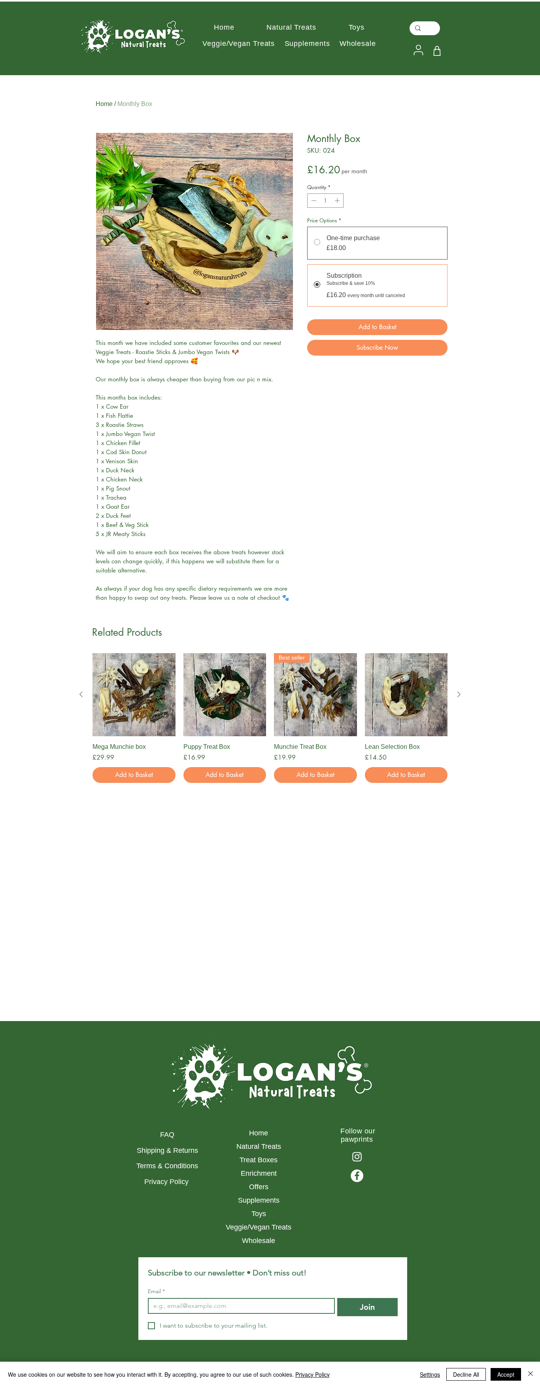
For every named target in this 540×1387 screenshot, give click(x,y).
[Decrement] (313, 200)
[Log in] (417, 50)
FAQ (167, 1135)
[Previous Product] (81, 694)
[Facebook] (357, 1175)
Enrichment (259, 1173)
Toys (258, 1214)
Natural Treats (258, 1146)
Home (104, 103)
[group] (270, 718)
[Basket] (437, 51)
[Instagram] (357, 1156)
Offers (258, 1187)
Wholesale (258, 1241)
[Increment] (338, 200)
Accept (505, 1374)
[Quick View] (134, 694)
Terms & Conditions (167, 1166)
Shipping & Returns (167, 1150)
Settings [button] (430, 1374)
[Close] (530, 1374)
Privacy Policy (167, 1182)
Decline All (466, 1374)
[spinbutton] (325, 200)
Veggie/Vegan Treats (258, 1227)
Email (156, 1291)
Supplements (258, 1200)
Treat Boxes (259, 1160)
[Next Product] (459, 694)
